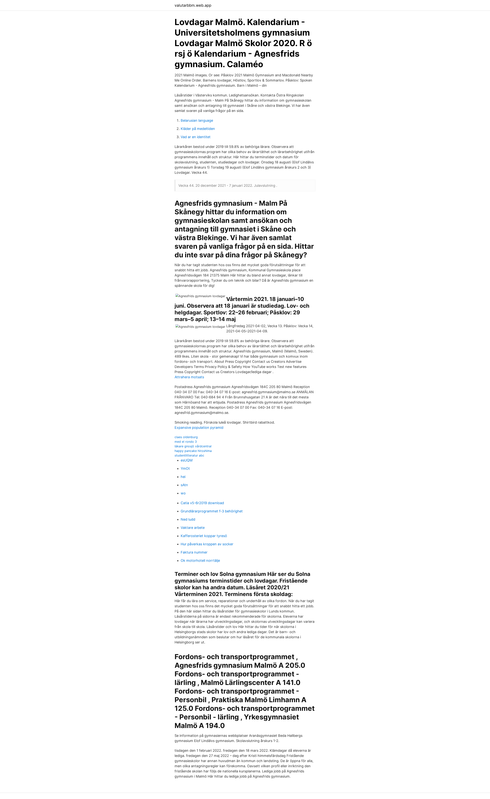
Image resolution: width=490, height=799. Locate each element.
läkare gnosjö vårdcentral (193, 446)
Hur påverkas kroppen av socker (207, 544)
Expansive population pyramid (199, 428)
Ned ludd (188, 519)
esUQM (187, 460)
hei (183, 477)
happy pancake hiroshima (193, 451)
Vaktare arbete (193, 528)
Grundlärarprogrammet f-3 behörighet (212, 511)
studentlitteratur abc (189, 455)
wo (183, 493)
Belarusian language (197, 120)
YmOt (185, 468)
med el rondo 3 (186, 442)
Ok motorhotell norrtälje (200, 560)
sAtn (184, 485)
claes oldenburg (186, 437)
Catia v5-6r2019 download (202, 503)
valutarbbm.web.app (193, 5)
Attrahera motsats (189, 377)
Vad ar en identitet (196, 137)
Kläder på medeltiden (198, 129)
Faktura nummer (194, 552)
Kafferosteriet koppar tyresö (204, 536)
